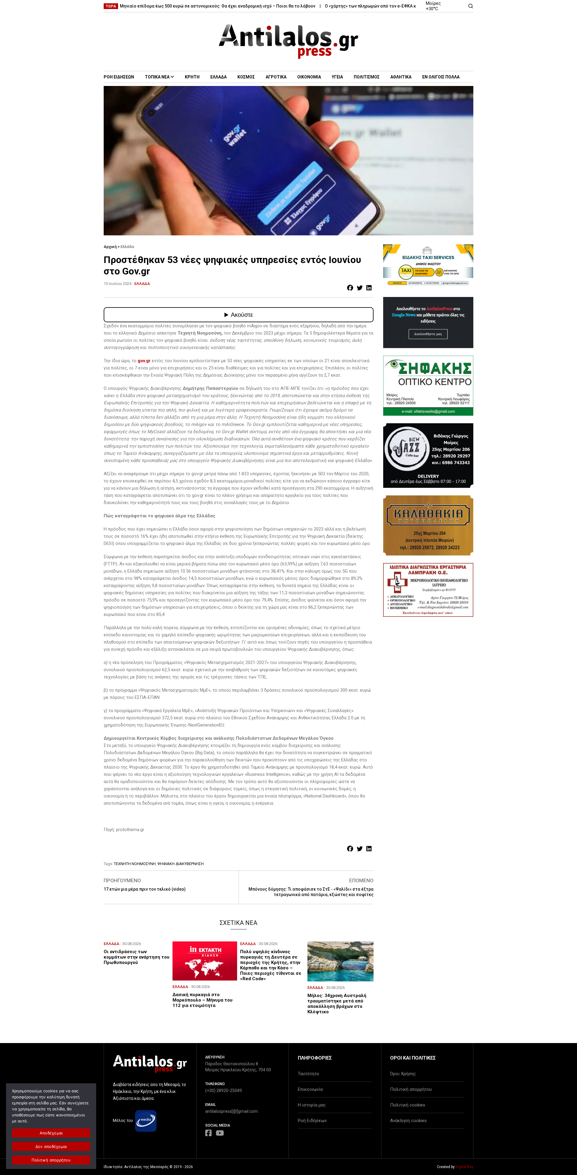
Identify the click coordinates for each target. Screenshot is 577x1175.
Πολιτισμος (367, 77)
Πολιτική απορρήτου (411, 1089)
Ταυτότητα (308, 1073)
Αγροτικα (276, 77)
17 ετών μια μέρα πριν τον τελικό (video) (145, 889)
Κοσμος (246, 77)
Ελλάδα (127, 246)
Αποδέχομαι (51, 1133)
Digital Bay (464, 1167)
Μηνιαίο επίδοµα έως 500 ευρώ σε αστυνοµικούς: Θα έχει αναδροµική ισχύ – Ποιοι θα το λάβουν (190, 6)
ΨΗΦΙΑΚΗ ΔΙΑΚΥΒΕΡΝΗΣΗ (180, 863)
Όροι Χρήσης (403, 1073)
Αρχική (110, 246)
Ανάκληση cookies (408, 1120)
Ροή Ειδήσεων (312, 1120)
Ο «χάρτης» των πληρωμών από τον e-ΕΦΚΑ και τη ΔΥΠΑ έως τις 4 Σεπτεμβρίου (378, 6)
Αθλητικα (400, 77)
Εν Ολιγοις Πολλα (440, 77)
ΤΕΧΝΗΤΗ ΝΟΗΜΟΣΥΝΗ (135, 863)
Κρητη (192, 77)
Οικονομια (309, 77)
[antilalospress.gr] (289, 41)
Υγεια (337, 77)
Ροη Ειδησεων (119, 77)
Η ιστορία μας (312, 1105)
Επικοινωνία (310, 1089)
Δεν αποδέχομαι (51, 1146)
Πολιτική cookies (407, 1105)
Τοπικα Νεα (157, 77)
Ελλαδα (218, 77)
